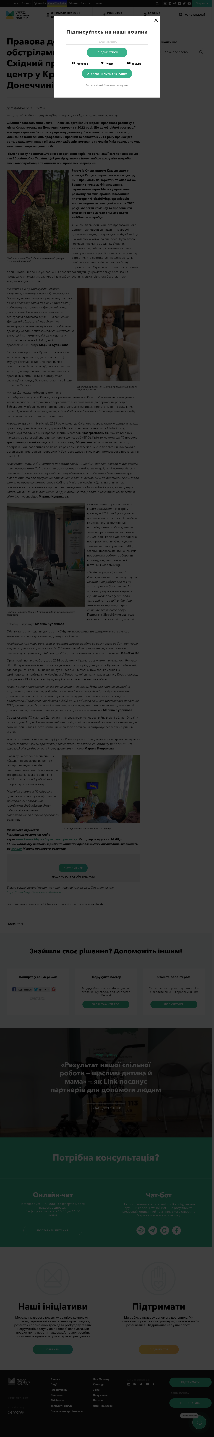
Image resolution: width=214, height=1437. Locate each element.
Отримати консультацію (107, 73)
